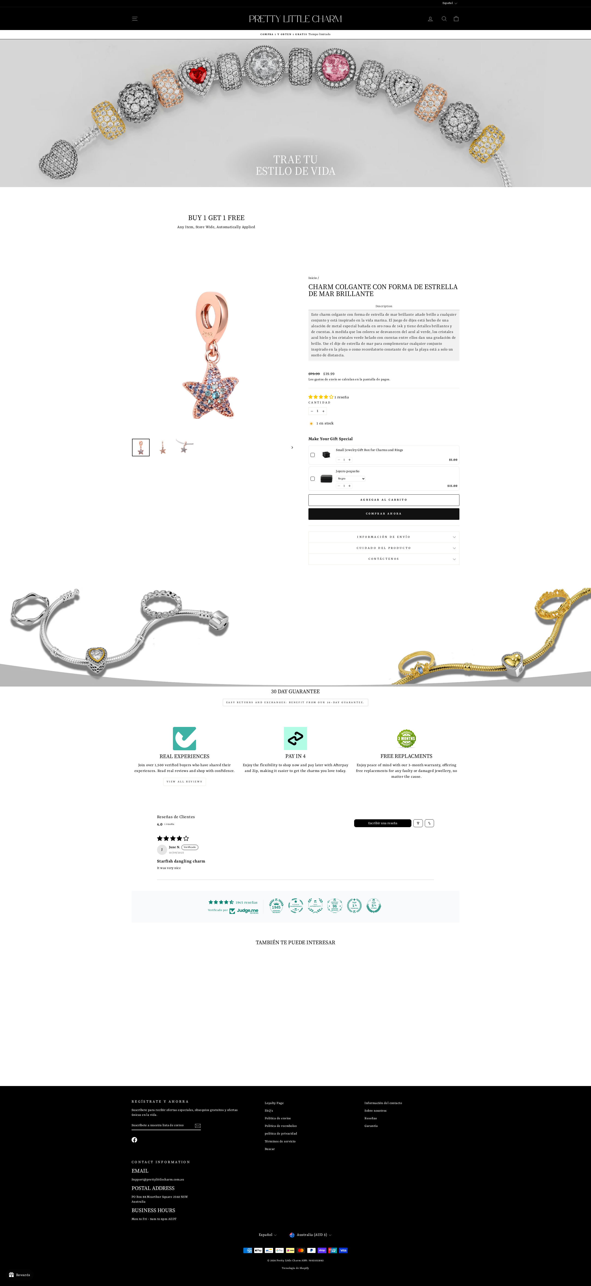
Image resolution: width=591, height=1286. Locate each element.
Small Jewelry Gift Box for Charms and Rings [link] (369, 450)
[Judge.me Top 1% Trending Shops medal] (354, 905)
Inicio (312, 278)
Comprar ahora (384, 513)
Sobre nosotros (375, 1111)
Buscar (270, 1149)
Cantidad (319, 402)
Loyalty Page (274, 1103)
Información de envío (383, 537)
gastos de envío (325, 379)
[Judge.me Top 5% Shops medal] (373, 905)
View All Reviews (185, 781)
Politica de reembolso (281, 1126)
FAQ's (269, 1111)
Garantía (371, 1126)
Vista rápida (171, 1030)
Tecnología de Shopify (295, 1268)
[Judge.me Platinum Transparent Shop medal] (295, 905)
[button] (321, 397)
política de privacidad (281, 1133)
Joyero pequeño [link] (347, 471)
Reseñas (371, 1118)
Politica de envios (278, 1118)
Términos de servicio (280, 1141)
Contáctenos (384, 559)
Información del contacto (383, 1103)
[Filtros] (418, 823)
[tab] (383, 306)
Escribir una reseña (383, 823)
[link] (326, 455)
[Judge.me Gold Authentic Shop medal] (315, 905)
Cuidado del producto (384, 548)
